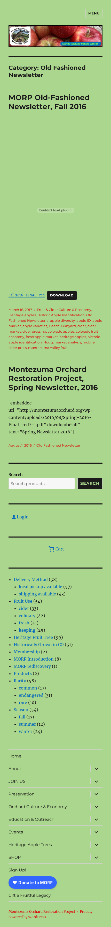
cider (81, 326)
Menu (94, 13)
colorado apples (61, 331)
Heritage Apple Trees (30, 844)
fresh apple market (42, 337)
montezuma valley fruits (48, 348)
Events (16, 832)
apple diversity (62, 320)
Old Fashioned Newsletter (58, 445)
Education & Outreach (31, 819)
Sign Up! (17, 870)
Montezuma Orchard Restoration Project (42, 911)
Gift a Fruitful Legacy (30, 895)
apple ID (83, 320)
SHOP (15, 857)
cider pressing (34, 331)
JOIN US (17, 781)
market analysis (67, 342)
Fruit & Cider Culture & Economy (64, 310)
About (15, 768)
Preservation (22, 794)
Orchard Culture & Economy (38, 806)
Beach (54, 326)
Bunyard (68, 326)
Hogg (48, 342)
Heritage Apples (22, 315)
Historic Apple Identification (61, 315)
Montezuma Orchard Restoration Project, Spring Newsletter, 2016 (53, 378)
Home (15, 756)
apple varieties (34, 326)
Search (16, 474)
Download (62, 295)
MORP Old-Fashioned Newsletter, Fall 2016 (49, 102)
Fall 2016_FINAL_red (27, 295)
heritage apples (72, 337)
